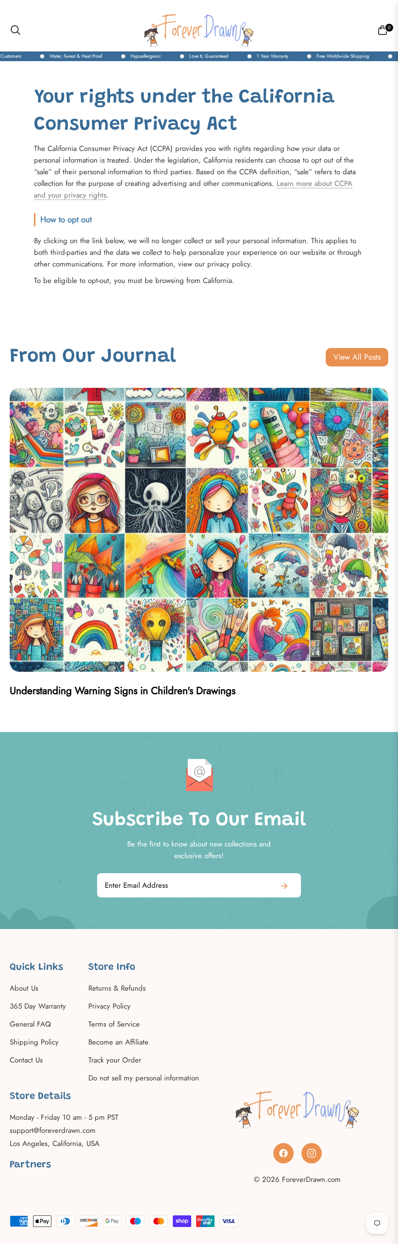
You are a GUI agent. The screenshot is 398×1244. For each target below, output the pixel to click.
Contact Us (26, 1060)
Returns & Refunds (117, 988)
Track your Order (114, 1060)
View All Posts (357, 357)
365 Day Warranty (38, 1006)
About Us (24, 988)
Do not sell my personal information (143, 1078)
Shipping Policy (34, 1042)
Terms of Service (114, 1024)
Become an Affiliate (118, 1042)
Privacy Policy (109, 1006)
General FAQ (30, 1024)
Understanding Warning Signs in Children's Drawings (122, 690)
